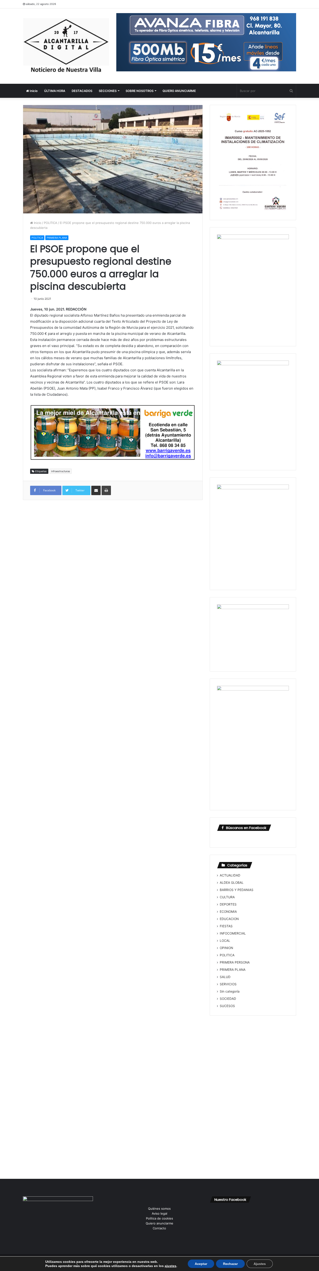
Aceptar (201, 1264)
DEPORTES (228, 904)
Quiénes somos (159, 1208)
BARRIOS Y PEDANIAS (236, 890)
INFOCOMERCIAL (233, 933)
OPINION (226, 948)
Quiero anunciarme (159, 1223)
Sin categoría (230, 991)
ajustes (170, 1266)
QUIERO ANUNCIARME (179, 91)
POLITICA (50, 223)
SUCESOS (227, 1006)
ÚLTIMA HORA (54, 91)
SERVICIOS (228, 984)
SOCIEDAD (228, 999)
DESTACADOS (82, 91)
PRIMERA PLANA (57, 237)
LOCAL (225, 940)
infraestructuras (60, 471)
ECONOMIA (228, 911)
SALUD (225, 977)
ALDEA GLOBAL (232, 882)
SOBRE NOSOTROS (139, 91)
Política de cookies (159, 1218)
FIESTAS (226, 926)
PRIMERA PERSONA (235, 962)
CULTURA (227, 897)
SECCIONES (108, 91)
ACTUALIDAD (230, 875)
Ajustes (260, 1264)
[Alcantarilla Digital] (66, 46)
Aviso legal (159, 1213)
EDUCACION (229, 919)
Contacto (159, 1228)
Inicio (33, 91)
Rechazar (230, 1264)
